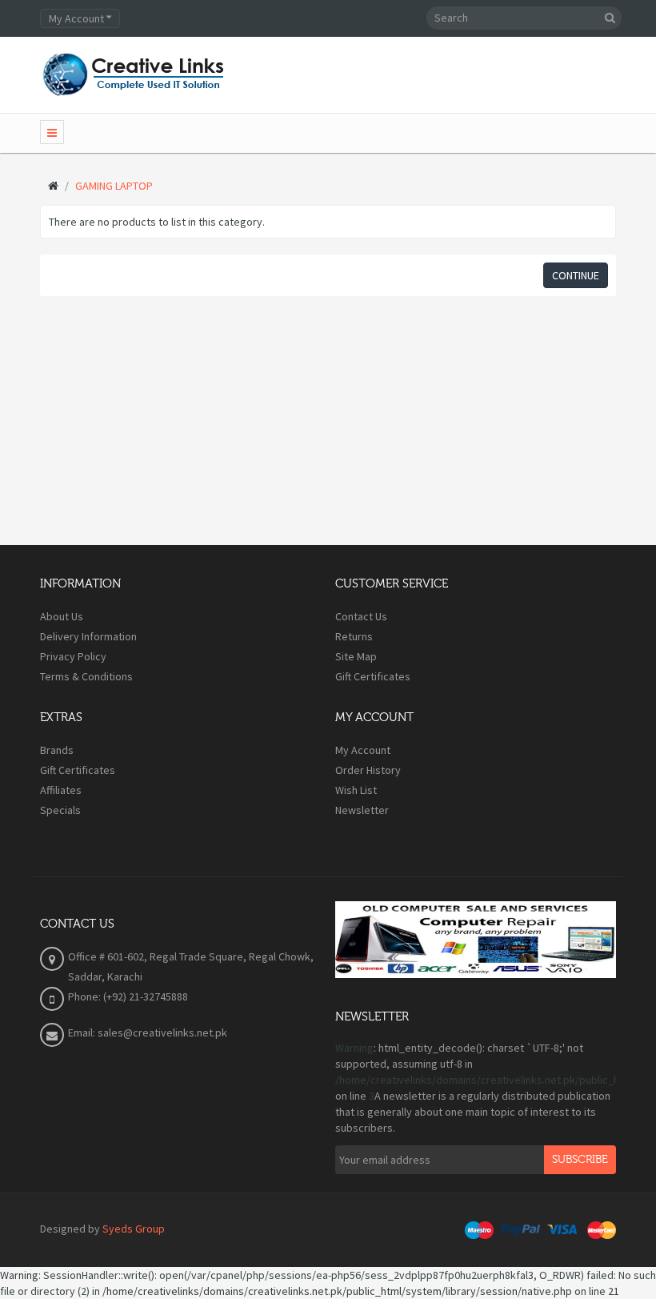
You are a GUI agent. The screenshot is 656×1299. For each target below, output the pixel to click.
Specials (60, 810)
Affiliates (61, 790)
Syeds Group (133, 1228)
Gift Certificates (372, 676)
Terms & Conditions (86, 676)
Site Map (356, 656)
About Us (61, 616)
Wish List (356, 790)
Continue (575, 275)
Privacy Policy (73, 656)
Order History (368, 770)
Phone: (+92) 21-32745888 (128, 996)
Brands (57, 750)
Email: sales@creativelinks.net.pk (147, 1032)
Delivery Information (88, 636)
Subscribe (580, 1159)
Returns (354, 636)
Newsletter (362, 810)
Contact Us (361, 616)
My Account (362, 750)
